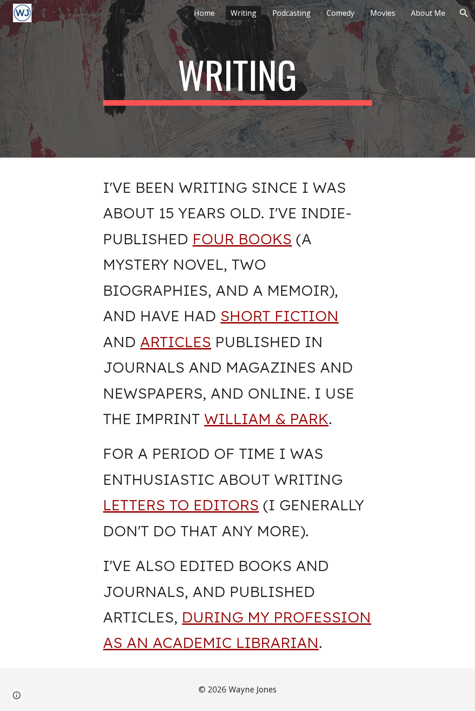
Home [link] (204, 13)
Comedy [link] (340, 13)
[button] (464, 13)
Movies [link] (382, 13)
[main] (237, 78)
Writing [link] (244, 13)
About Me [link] (428, 13)
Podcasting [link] (291, 13)
